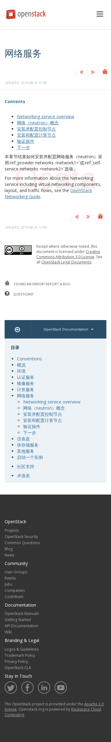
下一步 (23, 147)
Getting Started (18, 619)
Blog (9, 548)
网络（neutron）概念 (38, 123)
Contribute (14, 596)
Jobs (8, 584)
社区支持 (25, 466)
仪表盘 (23, 439)
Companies (15, 590)
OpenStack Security (21, 536)
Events (10, 578)
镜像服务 (25, 383)
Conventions (29, 359)
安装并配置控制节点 (36, 129)
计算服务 (25, 389)
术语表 (23, 476)
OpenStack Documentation (65, 329)
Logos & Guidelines (22, 649)
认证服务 (25, 377)
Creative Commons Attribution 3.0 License (68, 254)
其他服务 (25, 451)
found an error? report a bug (41, 284)
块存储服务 (28, 445)
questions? (23, 294)
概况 (21, 365)
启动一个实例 (30, 457)
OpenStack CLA (18, 667)
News (9, 555)
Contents (15, 101)
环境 (21, 371)
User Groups (16, 572)
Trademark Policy (20, 655)
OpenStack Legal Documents (66, 262)
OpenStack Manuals (22, 613)
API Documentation (21, 625)
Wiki (8, 632)
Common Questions (22, 542)
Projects (12, 530)
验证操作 (25, 141)
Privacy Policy (16, 661)
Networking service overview (45, 116)
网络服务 (25, 396)
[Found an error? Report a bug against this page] (105, 72)
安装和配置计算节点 (36, 135)
